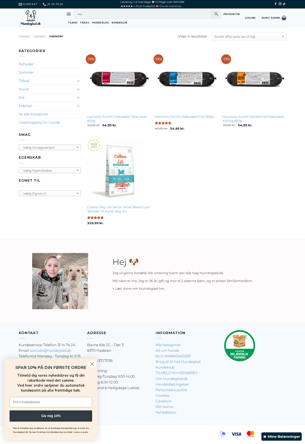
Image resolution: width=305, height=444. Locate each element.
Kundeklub (165, 367)
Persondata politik (171, 390)
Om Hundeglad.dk (172, 379)
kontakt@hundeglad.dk (50, 350)
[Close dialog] (92, 364)
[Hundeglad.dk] (39, 18)
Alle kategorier (168, 345)
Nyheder (26, 64)
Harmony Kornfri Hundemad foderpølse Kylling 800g (253, 119)
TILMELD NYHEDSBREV (177, 373)
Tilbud (24, 81)
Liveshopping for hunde (39, 122)
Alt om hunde (167, 350)
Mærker (40, 36)
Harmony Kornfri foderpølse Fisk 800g (184, 117)
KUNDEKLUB (119, 22)
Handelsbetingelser (172, 384)
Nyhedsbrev (166, 412)
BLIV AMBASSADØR (173, 356)
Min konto (164, 407)
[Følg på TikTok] (284, 4)
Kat (22, 97)
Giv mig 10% (51, 416)
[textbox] (48, 147)
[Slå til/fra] (78, 81)
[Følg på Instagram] (280, 4)
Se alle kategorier (34, 114)
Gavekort (164, 401)
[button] (68, 14)
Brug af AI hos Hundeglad (178, 362)
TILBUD (72, 22)
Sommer (26, 72)
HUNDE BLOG (100, 22)
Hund (23, 89)
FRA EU (84, 22)
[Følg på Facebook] (275, 4)
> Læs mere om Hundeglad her (138, 289)
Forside (24, 36)
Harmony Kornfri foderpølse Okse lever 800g (117, 119)
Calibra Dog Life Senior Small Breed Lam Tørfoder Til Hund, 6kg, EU (118, 209)
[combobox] (50, 147)
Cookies (162, 395)
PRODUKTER (231, 14)
